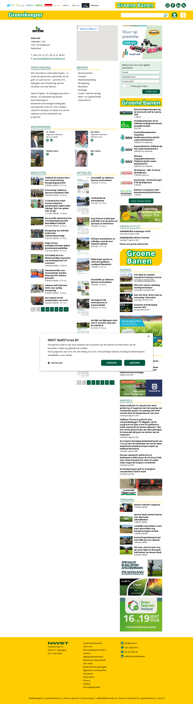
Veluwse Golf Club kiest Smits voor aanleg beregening (56, 288)
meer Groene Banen (141, 200)
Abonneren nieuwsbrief (94, 660)
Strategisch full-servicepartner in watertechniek (99, 302)
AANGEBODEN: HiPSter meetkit (134, 237)
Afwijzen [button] (112, 362)
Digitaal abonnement (93, 656)
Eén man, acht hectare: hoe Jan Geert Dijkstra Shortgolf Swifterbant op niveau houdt (147, 550)
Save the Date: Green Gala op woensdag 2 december (148, 296)
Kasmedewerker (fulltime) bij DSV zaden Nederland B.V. (148, 147)
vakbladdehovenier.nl (106, 698)
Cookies (87, 683)
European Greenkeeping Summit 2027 (145, 306)
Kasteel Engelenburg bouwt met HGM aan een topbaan (147, 538)
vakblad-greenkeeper (134, 656)
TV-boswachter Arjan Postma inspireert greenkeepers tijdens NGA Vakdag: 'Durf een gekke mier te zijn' (57, 205)
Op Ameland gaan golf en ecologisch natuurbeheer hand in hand (137, 470)
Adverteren (88, 677)
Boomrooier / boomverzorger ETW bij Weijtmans (148, 181)
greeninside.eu (148, 698)
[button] (55, 362)
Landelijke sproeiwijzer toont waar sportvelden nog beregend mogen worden (148, 528)
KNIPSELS (126, 400)
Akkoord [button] (135, 362)
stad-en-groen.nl (71, 698)
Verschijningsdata (91, 687)
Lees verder (66, 355)
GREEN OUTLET (130, 226)
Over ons (87, 646)
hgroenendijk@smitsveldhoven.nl (49, 58)
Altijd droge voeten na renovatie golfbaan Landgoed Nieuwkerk (101, 262)
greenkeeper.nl (53, 698)
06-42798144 (131, 651)
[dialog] (96, 352)
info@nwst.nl (130, 643)
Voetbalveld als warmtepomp (98, 199)
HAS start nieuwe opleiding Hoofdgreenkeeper (147, 286)
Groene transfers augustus (147, 504)
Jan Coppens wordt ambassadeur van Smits (56, 299)
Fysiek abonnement (92, 643)
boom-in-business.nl (128, 698)
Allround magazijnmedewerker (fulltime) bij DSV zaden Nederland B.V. (145, 160)
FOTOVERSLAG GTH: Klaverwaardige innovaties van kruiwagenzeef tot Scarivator (58, 259)
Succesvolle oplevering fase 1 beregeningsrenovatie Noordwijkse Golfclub (58, 221)
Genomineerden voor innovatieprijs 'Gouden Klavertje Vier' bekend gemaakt (55, 274)
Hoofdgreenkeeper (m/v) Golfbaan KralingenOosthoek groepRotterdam (148, 123)
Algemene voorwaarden (94, 670)
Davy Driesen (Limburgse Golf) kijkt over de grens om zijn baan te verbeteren (104, 221)
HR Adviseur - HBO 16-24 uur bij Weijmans (147, 171)
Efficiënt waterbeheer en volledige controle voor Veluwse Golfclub (103, 241)
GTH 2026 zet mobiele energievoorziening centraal (147, 276)
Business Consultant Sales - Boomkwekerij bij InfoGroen (147, 191)
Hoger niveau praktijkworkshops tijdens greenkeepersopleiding (57, 245)
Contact (87, 653)
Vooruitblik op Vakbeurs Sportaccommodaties (102, 179)
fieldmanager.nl (36, 698)
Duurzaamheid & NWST (94, 649)
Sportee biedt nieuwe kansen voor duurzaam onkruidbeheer (148, 517)
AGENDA (125, 270)
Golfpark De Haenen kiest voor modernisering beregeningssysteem (57, 180)
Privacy (86, 680)
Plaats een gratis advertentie (134, 244)
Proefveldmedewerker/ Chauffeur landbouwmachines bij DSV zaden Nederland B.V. (146, 136)
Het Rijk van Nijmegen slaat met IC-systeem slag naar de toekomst (104, 323)
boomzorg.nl (88, 698)
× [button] (148, 336)
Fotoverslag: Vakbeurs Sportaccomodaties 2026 (57, 191)
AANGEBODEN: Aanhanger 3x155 (135, 231)
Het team (88, 663)
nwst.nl (161, 698)
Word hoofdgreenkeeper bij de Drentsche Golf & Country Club (147, 112)
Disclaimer (88, 673)
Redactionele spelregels (95, 666)
